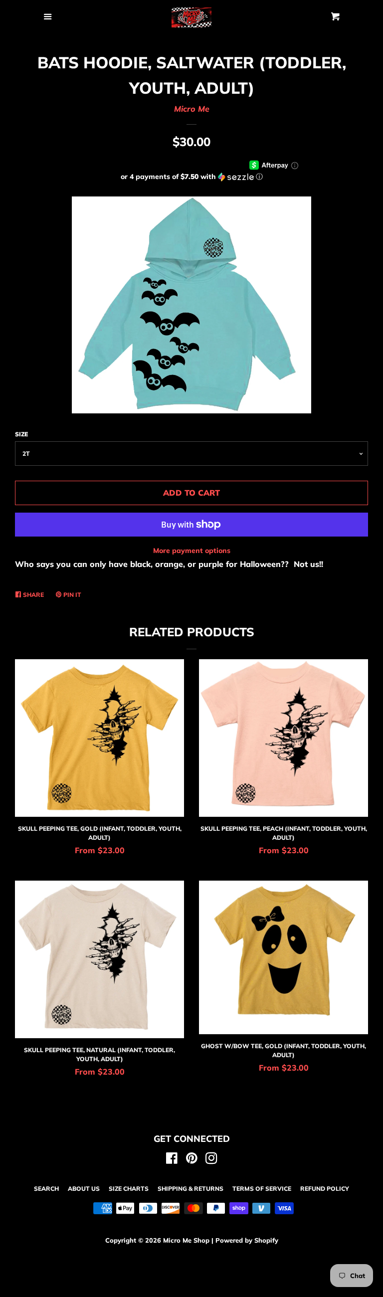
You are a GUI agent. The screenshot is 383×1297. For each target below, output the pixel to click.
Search (46, 1188)
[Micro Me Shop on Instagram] (211, 1160)
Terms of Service (261, 1188)
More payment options (191, 550)
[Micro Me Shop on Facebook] (172, 1160)
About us (84, 1188)
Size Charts (129, 1188)
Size (21, 434)
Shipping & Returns (190, 1188)
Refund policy (324, 1188)
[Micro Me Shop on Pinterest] (192, 1160)
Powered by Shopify (246, 1240)
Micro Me (191, 109)
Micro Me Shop (186, 1240)
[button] (191, 177)
